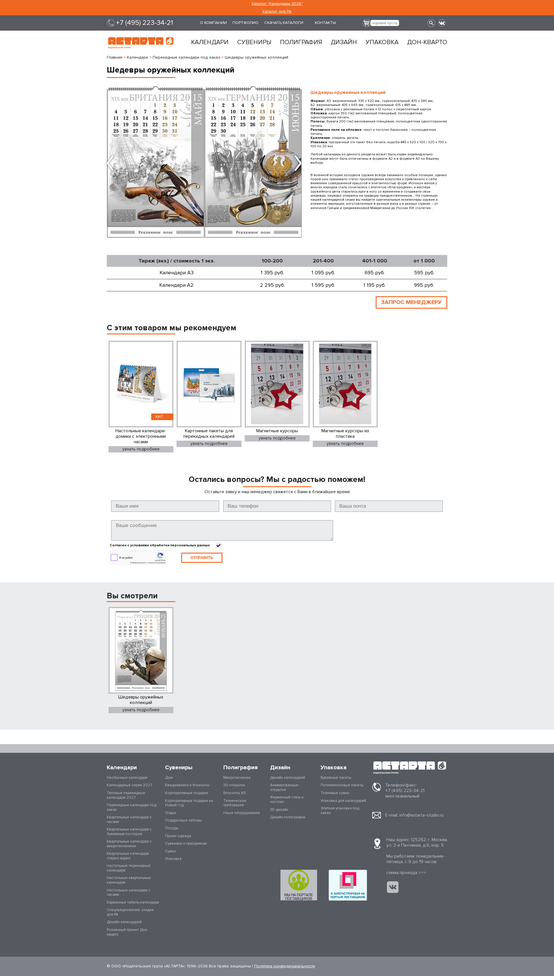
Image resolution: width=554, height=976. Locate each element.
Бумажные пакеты (336, 777)
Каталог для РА (277, 11)
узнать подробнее (141, 449)
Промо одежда (178, 836)
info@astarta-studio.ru (421, 815)
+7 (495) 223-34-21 (144, 23)
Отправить (201, 558)
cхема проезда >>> (406, 873)
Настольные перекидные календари (129, 868)
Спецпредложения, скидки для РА (130, 912)
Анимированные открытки (284, 787)
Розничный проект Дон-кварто (127, 932)
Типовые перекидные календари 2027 (126, 795)
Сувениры (254, 42)
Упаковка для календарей (343, 800)
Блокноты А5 (234, 793)
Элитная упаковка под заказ (340, 810)
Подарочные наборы (183, 820)
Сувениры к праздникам (186, 843)
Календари (210, 42)
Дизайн (344, 42)
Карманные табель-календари (133, 902)
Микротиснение (237, 777)
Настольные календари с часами (128, 892)
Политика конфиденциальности (284, 966)
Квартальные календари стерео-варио (128, 855)
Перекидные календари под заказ (131, 807)
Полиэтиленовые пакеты (342, 785)
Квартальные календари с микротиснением (129, 843)
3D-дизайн (279, 809)
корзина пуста (385, 23)
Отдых (170, 813)
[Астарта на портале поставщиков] (348, 885)
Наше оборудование (241, 813)
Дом (169, 777)
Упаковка (382, 42)
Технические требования (234, 803)
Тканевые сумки (335, 793)
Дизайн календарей (124, 922)
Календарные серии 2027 (129, 785)
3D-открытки (234, 785)
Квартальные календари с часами (129, 819)
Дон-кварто (427, 42)
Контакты (325, 22)
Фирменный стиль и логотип (287, 799)
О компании (213, 22)
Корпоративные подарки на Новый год (189, 803)
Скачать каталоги (283, 22)
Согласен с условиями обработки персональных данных (160, 545)
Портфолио (246, 22)
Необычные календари (127, 777)
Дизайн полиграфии (287, 817)
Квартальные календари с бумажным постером (129, 831)
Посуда (171, 828)
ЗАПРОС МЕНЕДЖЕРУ (411, 302)
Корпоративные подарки (186, 793)
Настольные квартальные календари (129, 880)
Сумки (170, 851)
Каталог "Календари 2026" (277, 3)
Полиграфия (301, 42)
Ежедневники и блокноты (187, 785)
